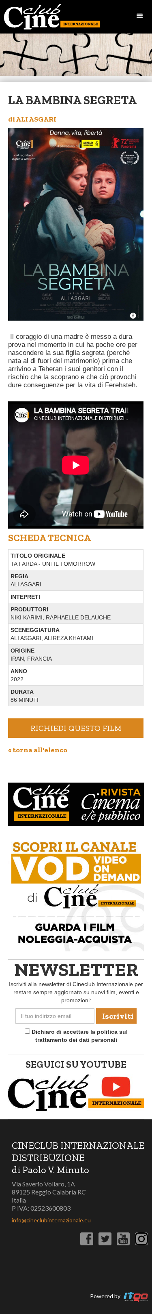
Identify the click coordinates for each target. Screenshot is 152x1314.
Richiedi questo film (76, 728)
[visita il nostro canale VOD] (76, 894)
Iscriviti (118, 1016)
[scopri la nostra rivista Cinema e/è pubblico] (76, 803)
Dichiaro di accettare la (79, 1036)
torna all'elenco (37, 749)
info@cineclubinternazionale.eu (51, 1220)
